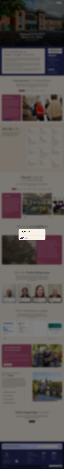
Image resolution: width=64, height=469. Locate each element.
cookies (29, 233)
